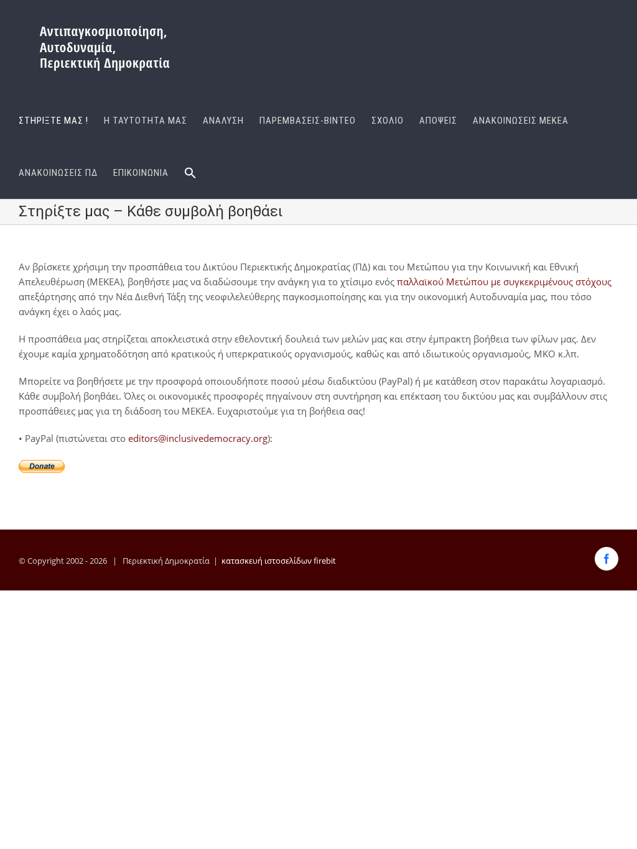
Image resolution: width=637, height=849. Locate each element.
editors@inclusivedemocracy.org (197, 438)
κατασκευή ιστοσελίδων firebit (278, 560)
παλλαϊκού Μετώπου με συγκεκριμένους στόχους (504, 281)
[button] (190, 173)
